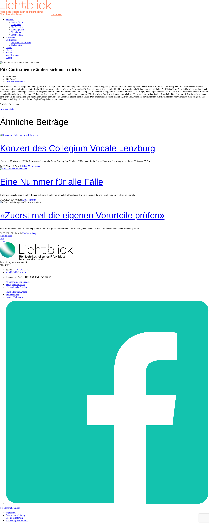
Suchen (9, 58)
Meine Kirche (17, 22)
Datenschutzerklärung (15, 515)
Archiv (9, 47)
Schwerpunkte (17, 29)
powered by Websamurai (17, 520)
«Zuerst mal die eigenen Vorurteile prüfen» (82, 215)
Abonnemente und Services (18, 282)
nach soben (2, 239)
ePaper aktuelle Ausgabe (17, 287)
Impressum (10, 512)
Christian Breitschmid (15, 81)
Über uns (10, 50)
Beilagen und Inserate (21, 42)
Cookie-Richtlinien (14, 518)
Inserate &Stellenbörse (11, 38)
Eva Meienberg (29, 200)
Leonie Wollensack (14, 297)
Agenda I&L (17, 35)
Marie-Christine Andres (16, 292)
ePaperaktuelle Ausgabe (13, 53)
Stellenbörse (16, 45)
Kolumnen (16, 24)
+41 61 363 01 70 (21, 269)
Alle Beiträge (6, 236)
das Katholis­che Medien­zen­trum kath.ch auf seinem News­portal (53, 89)
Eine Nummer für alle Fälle (51, 182)
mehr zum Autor (7, 109)
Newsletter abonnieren (10, 508)
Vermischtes (16, 32)
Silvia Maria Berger (31, 166)
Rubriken (10, 19)
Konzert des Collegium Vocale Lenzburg (77, 148)
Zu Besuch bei (17, 27)
